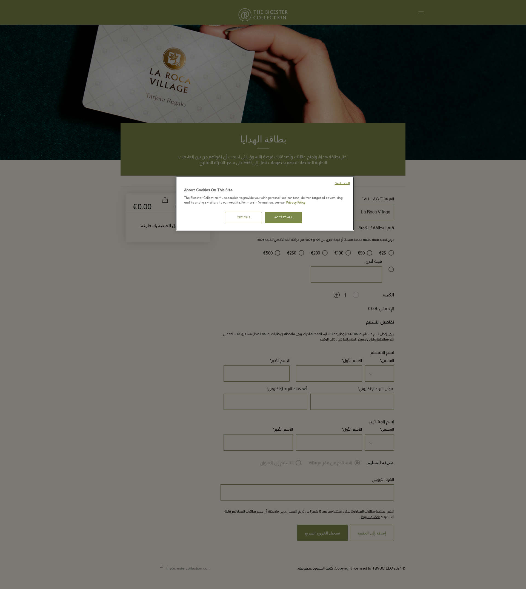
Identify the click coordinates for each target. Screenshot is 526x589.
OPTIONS (243, 217)
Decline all (342, 183)
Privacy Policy (295, 202)
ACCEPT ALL (283, 217)
